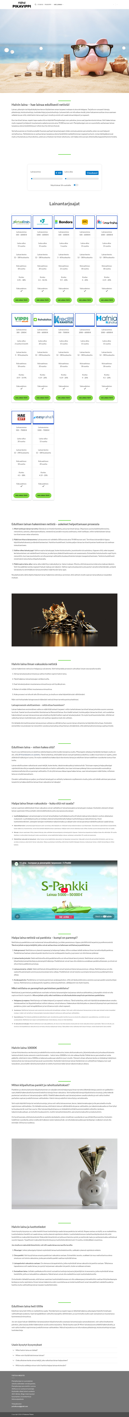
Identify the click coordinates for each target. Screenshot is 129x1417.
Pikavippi (48, 4)
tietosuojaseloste (18, 1399)
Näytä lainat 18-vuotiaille (75, 185)
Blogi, (23, 1394)
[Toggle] (14, 1350)
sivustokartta (25, 1396)
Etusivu (40, 4)
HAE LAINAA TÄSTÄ (21, 300)
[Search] (35, 4)
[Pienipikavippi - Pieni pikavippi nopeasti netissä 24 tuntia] (22, 4)
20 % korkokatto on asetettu (29, 755)
